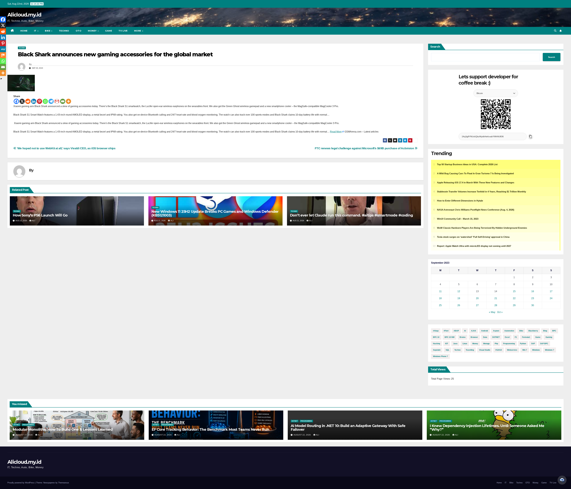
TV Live (123, 30)
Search (435, 46)
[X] (22, 101)
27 (477, 305)
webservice (512, 350)
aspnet (496, 331)
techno (457, 350)
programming (509, 344)
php (496, 344)
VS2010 (498, 350)
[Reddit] (27, 101)
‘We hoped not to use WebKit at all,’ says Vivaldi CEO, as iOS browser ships (65, 148)
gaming (549, 337)
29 (514, 305)
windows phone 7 (440, 356)
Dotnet (17, 425)
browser (474, 337)
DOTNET (496, 337)
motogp (486, 344)
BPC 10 (436, 337)
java (455, 344)
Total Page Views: (441, 378)
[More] (68, 101)
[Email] (62, 101)
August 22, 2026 (24, 435)
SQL (447, 350)
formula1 (526, 337)
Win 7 (524, 350)
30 (532, 305)
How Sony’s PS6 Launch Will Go (40, 215)
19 (458, 298)
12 (458, 291)
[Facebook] (16, 101)
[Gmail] (56, 101)
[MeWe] (3, 49)
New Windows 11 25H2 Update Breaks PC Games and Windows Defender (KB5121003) (215, 213)
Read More (336, 131)
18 (440, 298)
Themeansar (63, 483)
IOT (446, 344)
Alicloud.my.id (24, 15)
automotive (509, 331)
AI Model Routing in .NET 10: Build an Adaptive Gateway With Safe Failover (348, 428)
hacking (436, 344)
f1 (516, 337)
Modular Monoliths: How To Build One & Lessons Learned (62, 429)
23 (532, 298)
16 (532, 291)
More (138, 30)
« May (492, 312)
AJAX (473, 331)
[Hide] (1, 79)
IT (35, 30)
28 (495, 305)
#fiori (446, 331)
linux (465, 344)
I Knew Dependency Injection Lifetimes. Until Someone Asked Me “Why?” (487, 428)
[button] (555, 30)
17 (551, 291)
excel (507, 337)
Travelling (470, 350)
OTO (78, 30)
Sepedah (436, 350)
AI (465, 331)
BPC (554, 331)
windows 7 (549, 350)
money (475, 344)
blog (545, 331)
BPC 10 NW (449, 337)
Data (485, 337)
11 (440, 291)
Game (108, 30)
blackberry (533, 331)
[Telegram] (51, 101)
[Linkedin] (33, 101)
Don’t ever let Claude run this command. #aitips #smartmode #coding (351, 215)
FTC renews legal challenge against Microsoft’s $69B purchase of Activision (365, 148)
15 (514, 291)
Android (484, 331)
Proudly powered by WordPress (21, 483)
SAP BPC (544, 344)
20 (477, 298)
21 (495, 298)
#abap (436, 331)
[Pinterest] (39, 101)
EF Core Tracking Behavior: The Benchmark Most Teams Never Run (210, 429)
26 (458, 305)
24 (551, 298)
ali (33, 221)
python (523, 344)
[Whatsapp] (45, 101)
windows (536, 350)
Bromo (462, 337)
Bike (48, 30)
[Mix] (3, 55)
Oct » (500, 312)
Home (24, 30)
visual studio (484, 350)
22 (514, 298)
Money (92, 30)
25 (440, 305)
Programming (28, 425)
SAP (533, 344)
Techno (64, 30)
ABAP (456, 331)
